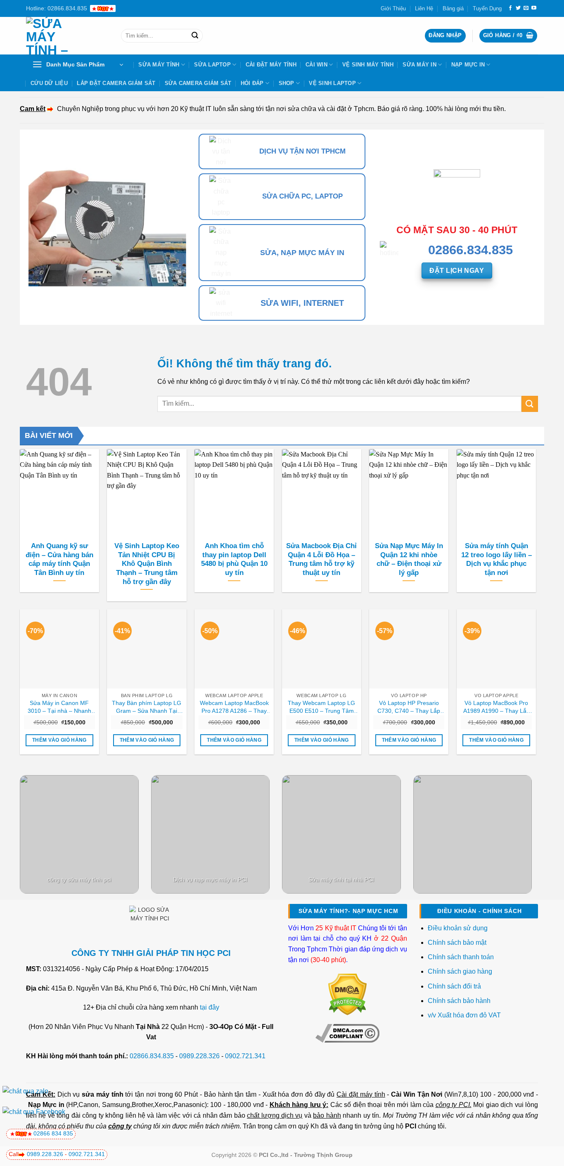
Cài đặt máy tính (361, 1094)
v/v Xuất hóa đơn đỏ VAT (464, 1015)
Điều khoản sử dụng (458, 928)
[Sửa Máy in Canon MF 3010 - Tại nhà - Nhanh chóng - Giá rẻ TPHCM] (59, 648)
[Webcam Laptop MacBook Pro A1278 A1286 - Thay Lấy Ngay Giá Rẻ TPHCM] (234, 648)
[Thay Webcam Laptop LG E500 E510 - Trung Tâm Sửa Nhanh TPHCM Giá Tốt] (321, 648)
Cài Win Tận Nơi (416, 1094)
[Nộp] (195, 36)
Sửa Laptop (212, 64)
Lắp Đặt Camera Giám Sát (116, 83)
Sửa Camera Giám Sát (198, 83)
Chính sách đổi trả (455, 986)
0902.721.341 (245, 1056)
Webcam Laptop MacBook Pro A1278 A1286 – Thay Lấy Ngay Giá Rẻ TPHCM (234, 707)
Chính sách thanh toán (461, 956)
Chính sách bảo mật (457, 942)
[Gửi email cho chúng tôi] (526, 8)
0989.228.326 (199, 1056)
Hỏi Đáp (252, 83)
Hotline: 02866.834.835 (56, 8)
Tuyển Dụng (487, 8)
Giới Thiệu (393, 8)
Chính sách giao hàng (460, 971)
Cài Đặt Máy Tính (271, 64)
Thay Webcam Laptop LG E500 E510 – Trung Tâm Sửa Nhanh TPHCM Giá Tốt (321, 707)
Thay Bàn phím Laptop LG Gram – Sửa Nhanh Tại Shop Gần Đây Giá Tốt (146, 707)
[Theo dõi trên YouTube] (533, 8)
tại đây (209, 1007)
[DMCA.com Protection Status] (347, 994)
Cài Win (316, 64)
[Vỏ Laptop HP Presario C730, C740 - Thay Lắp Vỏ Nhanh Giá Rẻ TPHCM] (408, 648)
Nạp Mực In (468, 64)
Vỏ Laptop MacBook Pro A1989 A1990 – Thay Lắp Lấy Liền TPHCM (496, 707)
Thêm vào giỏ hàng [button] (59, 740)
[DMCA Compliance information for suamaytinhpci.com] (347, 1032)
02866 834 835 (53, 1133)
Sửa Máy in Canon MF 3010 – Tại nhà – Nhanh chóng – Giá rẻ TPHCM (59, 707)
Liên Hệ (424, 8)
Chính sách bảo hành (459, 1000)
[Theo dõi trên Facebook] (510, 8)
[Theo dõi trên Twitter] (518, 8)
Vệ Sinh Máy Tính (367, 64)
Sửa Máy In (419, 64)
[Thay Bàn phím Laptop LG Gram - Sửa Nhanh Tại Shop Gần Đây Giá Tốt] (146, 648)
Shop (286, 83)
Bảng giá (453, 8)
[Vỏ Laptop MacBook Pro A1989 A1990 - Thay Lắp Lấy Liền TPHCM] (496, 648)
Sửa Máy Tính (158, 64)
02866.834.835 (152, 1056)
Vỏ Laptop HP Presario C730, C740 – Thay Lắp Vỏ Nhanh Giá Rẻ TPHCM (409, 707)
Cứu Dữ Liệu (49, 83)
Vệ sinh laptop (332, 83)
